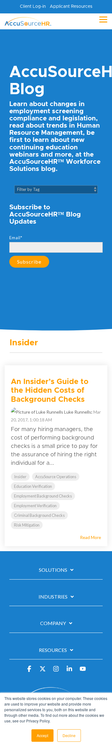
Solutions (53, 570)
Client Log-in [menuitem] (33, 6)
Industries (53, 597)
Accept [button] (42, 735)
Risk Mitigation (27, 524)
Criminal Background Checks (39, 515)
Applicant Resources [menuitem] (71, 6)
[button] (103, 19)
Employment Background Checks (43, 495)
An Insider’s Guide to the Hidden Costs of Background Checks (49, 391)
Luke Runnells (77, 412)
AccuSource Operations (55, 476)
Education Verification (33, 486)
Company (53, 623)
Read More (90, 537)
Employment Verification (35, 505)
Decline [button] (69, 735)
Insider (20, 476)
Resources (53, 650)
